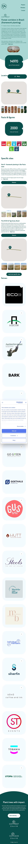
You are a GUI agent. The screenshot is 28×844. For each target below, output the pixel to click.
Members (23, 8)
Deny (14, 440)
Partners (14, 182)
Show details (20, 426)
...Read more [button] (10, 44)
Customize (13, 435)
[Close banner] (25, 402)
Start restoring (13, 815)
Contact (23, 10)
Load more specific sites (14, 274)
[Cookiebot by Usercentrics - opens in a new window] (17, 402)
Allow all (14, 430)
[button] (9, 91)
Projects (23, 5)
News (18, 76)
